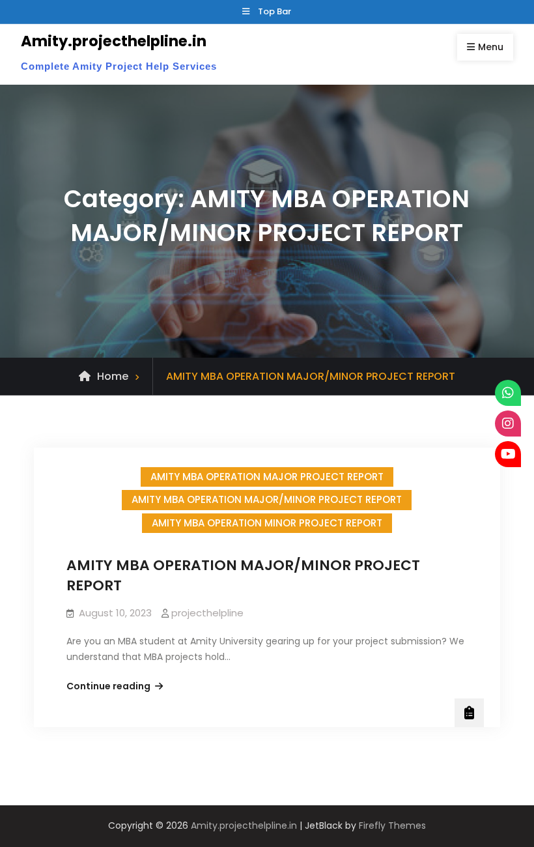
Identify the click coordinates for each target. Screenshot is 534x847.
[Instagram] (508, 423)
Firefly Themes (392, 825)
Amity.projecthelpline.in (113, 41)
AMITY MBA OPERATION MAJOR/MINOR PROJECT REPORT (267, 499)
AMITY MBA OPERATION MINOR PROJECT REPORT (267, 523)
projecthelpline (207, 613)
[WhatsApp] (508, 393)
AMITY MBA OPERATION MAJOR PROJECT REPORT (267, 476)
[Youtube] (508, 454)
